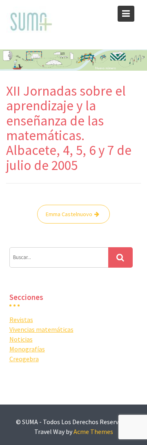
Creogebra (24, 359)
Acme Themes (93, 431)
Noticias (21, 339)
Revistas (21, 319)
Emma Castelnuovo (69, 214)
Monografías (27, 349)
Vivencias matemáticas (41, 329)
